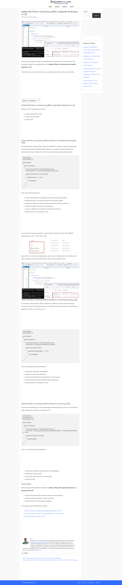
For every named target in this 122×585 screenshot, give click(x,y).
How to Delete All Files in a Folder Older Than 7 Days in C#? (44, 513)
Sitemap (98, 582)
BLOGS (71, 6)
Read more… (38, 550)
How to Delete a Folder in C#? (35, 516)
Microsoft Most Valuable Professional (39, 542)
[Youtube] (26, 553)
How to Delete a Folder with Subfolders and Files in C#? (43, 511)
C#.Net (65, 6)
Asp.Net (57, 6)
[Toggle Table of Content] (37, 100)
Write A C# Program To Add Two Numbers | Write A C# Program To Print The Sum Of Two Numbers (50, 560)
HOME (50, 6)
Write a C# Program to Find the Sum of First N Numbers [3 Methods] (42, 558)
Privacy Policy (90, 582)
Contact (84, 582)
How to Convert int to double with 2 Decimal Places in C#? (90, 83)
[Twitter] (27, 553)
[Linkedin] (22, 553)
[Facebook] (24, 553)
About (79, 582)
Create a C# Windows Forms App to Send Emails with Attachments (91, 49)
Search (85, 11)
